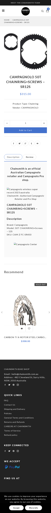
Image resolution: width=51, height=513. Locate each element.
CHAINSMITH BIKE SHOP (17, 369)
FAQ (6, 400)
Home (7, 20)
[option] (33, 51)
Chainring (33, 103)
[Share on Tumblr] (31, 143)
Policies (8, 413)
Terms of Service (12, 431)
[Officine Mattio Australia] (25, 192)
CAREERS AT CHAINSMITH (17, 426)
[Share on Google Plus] (25, 143)
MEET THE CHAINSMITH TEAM (25, 3)
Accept (16, 508)
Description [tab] (13, 157)
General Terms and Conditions (19, 418)
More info (33, 508)
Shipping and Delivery (14, 409)
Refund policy (10, 435)
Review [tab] (29, 157)
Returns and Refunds (14, 422)
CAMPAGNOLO (29, 107)
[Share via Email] (37, 143)
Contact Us (9, 405)
